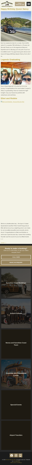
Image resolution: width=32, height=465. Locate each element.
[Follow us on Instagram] (16, 455)
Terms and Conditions (16, 462)
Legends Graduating (10, 59)
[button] (29, 4)
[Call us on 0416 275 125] (20, 455)
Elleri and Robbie (9, 98)
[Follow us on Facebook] (12, 455)
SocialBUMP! (17, 461)
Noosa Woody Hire (11, 459)
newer (3, 242)
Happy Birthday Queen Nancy (14, 9)
